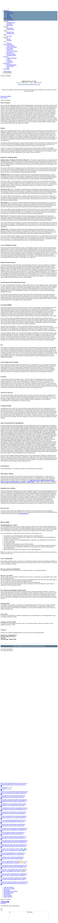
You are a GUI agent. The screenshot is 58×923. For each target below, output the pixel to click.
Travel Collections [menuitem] (8, 44)
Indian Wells (30, 481)
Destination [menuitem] (6, 10)
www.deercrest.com (23, 513)
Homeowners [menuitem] (7, 63)
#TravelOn (3, 903)
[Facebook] (2, 902)
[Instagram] (1, 902)
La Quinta (22, 481)
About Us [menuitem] (6, 56)
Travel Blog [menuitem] (6, 69)
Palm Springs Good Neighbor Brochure (40, 480)
